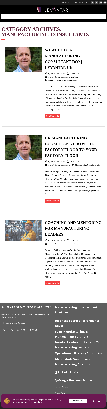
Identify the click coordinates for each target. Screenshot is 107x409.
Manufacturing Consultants (59, 77)
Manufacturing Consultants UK (87, 165)
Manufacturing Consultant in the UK (62, 80)
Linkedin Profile (68, 372)
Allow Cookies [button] (77, 401)
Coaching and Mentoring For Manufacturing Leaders (73, 228)
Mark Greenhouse (58, 73)
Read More (51, 116)
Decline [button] (96, 401)
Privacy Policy (60, 393)
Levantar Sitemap (62, 387)
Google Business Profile (75, 380)
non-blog (74, 77)
